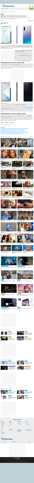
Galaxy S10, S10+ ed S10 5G (27, 108)
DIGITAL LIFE (19, 421)
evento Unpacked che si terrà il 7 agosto (23, 45)
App (9, 425)
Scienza (2, 426)
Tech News (2, 425)
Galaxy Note (12, 122)
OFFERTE (19, 307)
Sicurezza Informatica (19, 430)
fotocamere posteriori (29, 104)
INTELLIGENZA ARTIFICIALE (4, 307)
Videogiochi (2, 433)
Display (2, 122)
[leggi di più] (32, 23)
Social (2, 431)
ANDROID (2, 14)
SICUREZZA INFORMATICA (12, 366)
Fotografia (6, 122)
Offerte (2, 427)
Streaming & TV (3, 432)
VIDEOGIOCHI (3, 293)
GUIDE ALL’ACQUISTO (27, 366)
